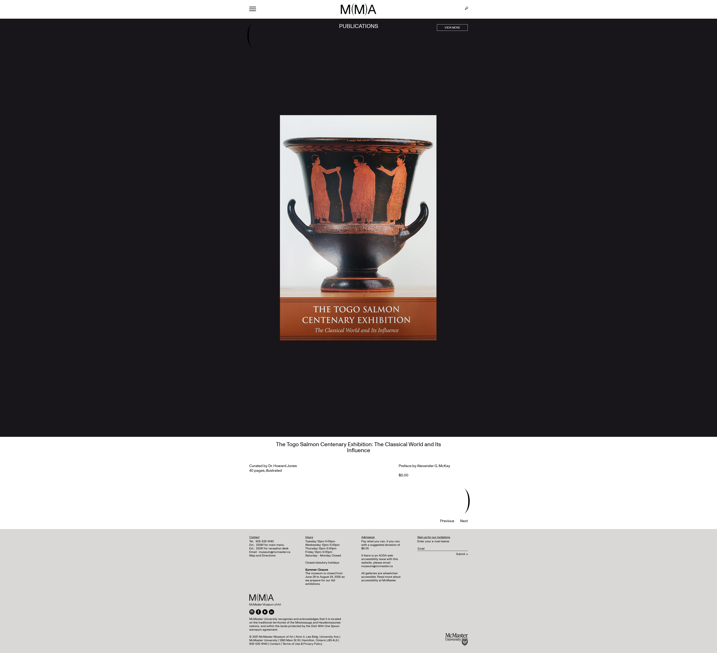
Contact (275, 644)
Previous (447, 521)
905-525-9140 (265, 541)
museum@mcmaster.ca (274, 552)
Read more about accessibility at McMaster (381, 578)
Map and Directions (262, 556)
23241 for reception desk (272, 548)
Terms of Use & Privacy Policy (302, 644)
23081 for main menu (270, 545)
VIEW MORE (452, 28)
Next (464, 521)
